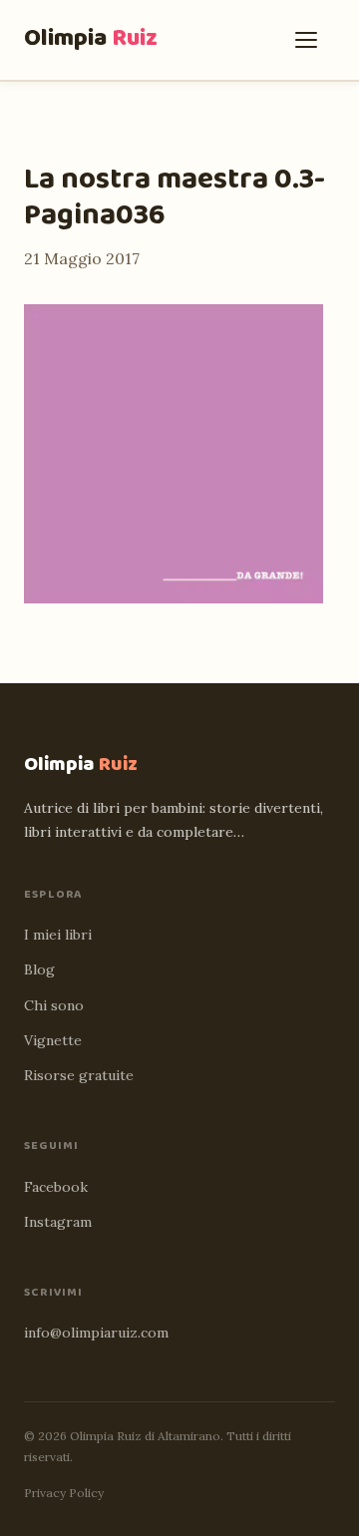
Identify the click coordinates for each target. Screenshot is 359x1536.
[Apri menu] (311, 40)
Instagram (58, 1222)
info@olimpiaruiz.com (96, 1333)
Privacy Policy (64, 1492)
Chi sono (54, 1005)
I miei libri (58, 935)
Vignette (53, 1040)
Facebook (56, 1187)
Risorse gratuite (79, 1075)
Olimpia (91, 38)
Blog (39, 969)
